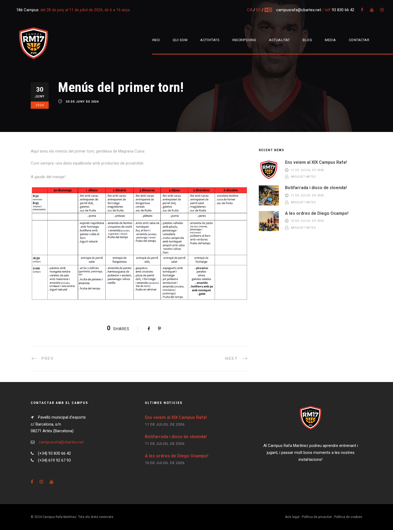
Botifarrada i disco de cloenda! (316, 187)
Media (330, 40)
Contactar (359, 40)
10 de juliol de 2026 (307, 221)
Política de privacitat (317, 517)
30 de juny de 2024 (82, 102)
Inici (156, 40)
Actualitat (279, 40)
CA (249, 9)
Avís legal (292, 517)
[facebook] (362, 9)
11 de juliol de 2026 (307, 170)
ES (258, 9)
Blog (307, 40)
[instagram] (382, 9)
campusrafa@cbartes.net (299, 9)
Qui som (180, 40)
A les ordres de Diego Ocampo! (316, 213)
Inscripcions (244, 40)
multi (268, 9)
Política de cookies (348, 517)
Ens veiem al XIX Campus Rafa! (316, 162)
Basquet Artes (303, 177)
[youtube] (371, 9)
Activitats (209, 40)
